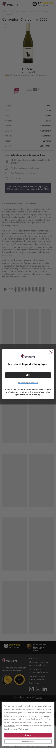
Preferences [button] (23, 729)
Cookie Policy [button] (9, 725)
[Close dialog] (51, 352)
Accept (28, 735)
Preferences (28, 741)
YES (28, 375)
